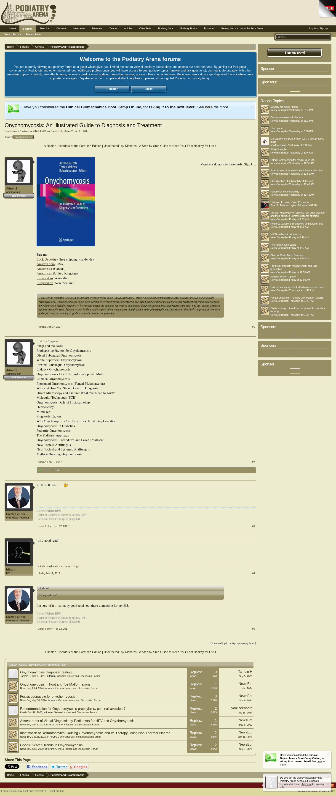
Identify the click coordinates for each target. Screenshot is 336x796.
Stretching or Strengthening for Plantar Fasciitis (296, 170)
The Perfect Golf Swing (283, 244)
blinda (10, 569)
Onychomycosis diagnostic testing (46, 672)
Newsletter (79, 28)
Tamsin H (25, 676)
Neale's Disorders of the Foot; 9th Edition (74, 146)
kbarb (23, 712)
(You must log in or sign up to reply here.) (233, 643)
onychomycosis (23, 137)
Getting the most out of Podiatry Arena (242, 28)
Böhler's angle (278, 149)
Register (112, 89)
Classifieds (145, 28)
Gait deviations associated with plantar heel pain (296, 287)
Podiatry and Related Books (36, 131)
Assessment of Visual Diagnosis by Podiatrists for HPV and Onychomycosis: (78, 721)
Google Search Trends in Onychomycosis (51, 745)
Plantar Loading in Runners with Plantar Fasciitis (297, 297)
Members (97, 28)
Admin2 (68, 131)
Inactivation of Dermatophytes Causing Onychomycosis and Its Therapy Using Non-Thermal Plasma (95, 733)
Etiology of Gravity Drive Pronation (289, 202)
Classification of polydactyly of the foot (291, 181)
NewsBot (25, 688)
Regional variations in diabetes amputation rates (296, 223)
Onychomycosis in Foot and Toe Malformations (55, 684)
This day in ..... (278, 128)
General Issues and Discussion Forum (78, 676)
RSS (332, 785)
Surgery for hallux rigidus (284, 106)
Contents (61, 28)
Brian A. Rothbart (279, 205)
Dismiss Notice (252, 106)
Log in (148, 89)
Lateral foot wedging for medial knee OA (292, 160)
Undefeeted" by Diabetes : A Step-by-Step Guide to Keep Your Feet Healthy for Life (159, 146)
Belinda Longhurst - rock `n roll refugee (58, 566)
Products (209, 28)
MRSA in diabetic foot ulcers (285, 234)
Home (12, 28)
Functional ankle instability (284, 191)
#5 (253, 628)
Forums (27, 28)
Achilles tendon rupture (283, 276)
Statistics (45, 28)
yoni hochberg (241, 708)
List (57, 470)
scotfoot (274, 145)
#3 (253, 526)
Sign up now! (295, 53)
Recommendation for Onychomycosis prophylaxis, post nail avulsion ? (72, 709)
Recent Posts (33, 34)
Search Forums (12, 34)
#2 (253, 462)
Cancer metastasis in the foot (286, 117)
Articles (128, 28)
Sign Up (249, 164)
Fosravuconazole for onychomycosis (47, 696)
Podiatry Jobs (165, 28)
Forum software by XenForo (32, 791)
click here (306, 784)
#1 (253, 326)
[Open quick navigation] (253, 46)
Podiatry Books (188, 28)
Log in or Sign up (318, 28)
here (209, 107)
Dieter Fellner (15, 514)
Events (113, 28)
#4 (253, 573)
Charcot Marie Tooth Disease (286, 255)
